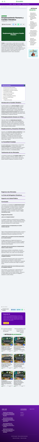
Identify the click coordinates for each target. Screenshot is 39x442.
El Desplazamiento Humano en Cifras (10, 88)
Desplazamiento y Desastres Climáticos (10, 90)
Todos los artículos (25, 4)
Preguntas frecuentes (8, 99)
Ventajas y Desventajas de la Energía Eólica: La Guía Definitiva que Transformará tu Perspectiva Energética (6, 348)
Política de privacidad (16, 438)
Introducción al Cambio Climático (9, 87)
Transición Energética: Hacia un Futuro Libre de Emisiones (7, 330)
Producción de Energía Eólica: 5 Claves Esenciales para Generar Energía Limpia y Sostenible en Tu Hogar (33, 16)
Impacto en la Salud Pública (8, 97)
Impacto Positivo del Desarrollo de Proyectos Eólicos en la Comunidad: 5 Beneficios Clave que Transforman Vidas (19, 382)
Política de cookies (23, 438)
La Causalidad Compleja (7, 91)
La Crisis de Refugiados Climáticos (9, 95)
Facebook (14, 309)
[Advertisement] (13, 11)
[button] (5, 1)
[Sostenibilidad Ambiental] (19, 1)
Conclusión (5, 98)
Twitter (19, 309)
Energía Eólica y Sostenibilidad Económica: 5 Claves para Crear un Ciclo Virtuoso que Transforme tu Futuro (6, 382)
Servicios (19, 4)
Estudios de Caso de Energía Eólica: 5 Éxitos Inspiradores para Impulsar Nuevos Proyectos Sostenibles (19, 365)
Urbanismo (22, 414)
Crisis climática (5, 6)
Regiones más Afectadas (7, 94)
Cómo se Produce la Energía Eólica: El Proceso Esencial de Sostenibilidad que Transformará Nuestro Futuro (19, 348)
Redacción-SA (5, 21)
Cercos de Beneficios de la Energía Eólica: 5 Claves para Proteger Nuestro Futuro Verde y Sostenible (6, 365)
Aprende (14, 4)
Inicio (11, 4)
